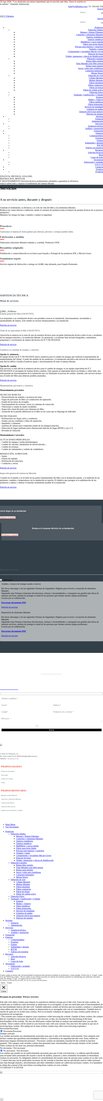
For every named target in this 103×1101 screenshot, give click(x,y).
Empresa (99, 133)
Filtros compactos (95, 85)
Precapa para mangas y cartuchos (89, 47)
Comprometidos (96, 136)
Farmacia (99, 119)
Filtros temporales (95, 104)
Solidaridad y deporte (94, 143)
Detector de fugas (95, 54)
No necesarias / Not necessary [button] (12, 1048)
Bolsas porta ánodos (94, 66)
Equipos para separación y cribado (12, 810)
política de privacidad (53, 726)
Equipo (100, 140)
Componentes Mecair (7, 803)
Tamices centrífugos (94, 37)
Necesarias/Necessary (12, 1031)
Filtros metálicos (96, 102)
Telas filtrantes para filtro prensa (89, 63)
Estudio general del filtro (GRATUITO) (17, 314)
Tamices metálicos (95, 39)
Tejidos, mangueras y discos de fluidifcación (84, 56)
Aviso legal (4, 775)
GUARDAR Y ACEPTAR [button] (11, 1067)
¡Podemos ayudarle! (9, 535)
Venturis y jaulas (96, 49)
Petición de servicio (8, 325)
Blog (101, 155)
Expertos (99, 138)
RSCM (100, 145)
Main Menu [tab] (10, 824)
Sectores (99, 116)
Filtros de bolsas (96, 87)
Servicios (99, 124)
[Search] (102, 22)
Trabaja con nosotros (94, 148)
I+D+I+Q (99, 164)
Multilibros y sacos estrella (92, 42)
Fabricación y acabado (93, 162)
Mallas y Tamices (95, 99)
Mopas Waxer (97, 73)
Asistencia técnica (95, 126)
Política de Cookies (7, 779)
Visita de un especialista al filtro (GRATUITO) (20, 330)
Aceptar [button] (9, 983)
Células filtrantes (96, 78)
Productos (99, 27)
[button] (100, 9)
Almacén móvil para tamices (91, 111)
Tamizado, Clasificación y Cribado (88, 95)
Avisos (3, 782)
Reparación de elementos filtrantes (15, 612)
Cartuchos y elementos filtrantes (89, 35)
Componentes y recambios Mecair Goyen (85, 51)
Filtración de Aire (95, 75)
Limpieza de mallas (95, 109)
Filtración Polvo (96, 92)
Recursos (99, 150)
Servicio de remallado (94, 107)
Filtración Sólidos (95, 30)
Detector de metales (94, 114)
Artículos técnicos (95, 152)
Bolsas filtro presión (94, 61)
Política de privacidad (7, 771)
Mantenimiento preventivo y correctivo (16, 386)
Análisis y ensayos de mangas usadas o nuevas (21, 584)
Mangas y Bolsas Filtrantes (91, 32)
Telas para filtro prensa (8, 806)
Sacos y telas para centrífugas (90, 68)
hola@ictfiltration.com (77, 6)
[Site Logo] (7, 16)
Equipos (99, 97)
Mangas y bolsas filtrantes (9, 795)
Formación (98, 131)
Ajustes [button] (3, 983)
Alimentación (97, 121)
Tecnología (98, 160)
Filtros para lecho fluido (93, 44)
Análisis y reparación (94, 128)
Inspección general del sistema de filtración (18, 473)
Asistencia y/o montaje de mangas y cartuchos (19, 350)
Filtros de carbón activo (93, 90)
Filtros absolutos (96, 83)
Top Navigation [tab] (12, 827)
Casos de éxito (97, 157)
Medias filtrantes (96, 80)
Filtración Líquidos (95, 59)
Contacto (99, 167)
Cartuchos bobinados (94, 71)
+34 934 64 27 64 (12, 759)
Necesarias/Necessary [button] (9, 1028)
